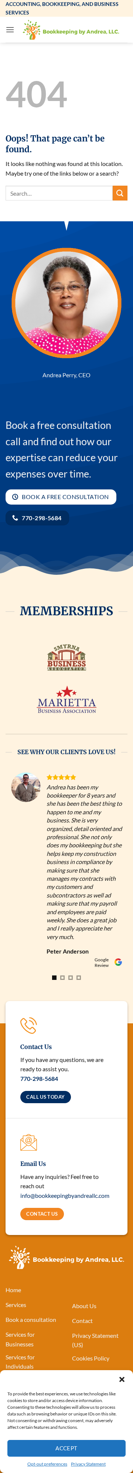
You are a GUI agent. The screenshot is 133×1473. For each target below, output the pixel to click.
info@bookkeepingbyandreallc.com (64, 1112)
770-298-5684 (39, 995)
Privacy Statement (88, 1464)
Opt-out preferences (47, 1464)
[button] (122, 1379)
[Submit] (120, 193)
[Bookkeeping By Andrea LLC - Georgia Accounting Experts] (71, 29)
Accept (66, 1448)
